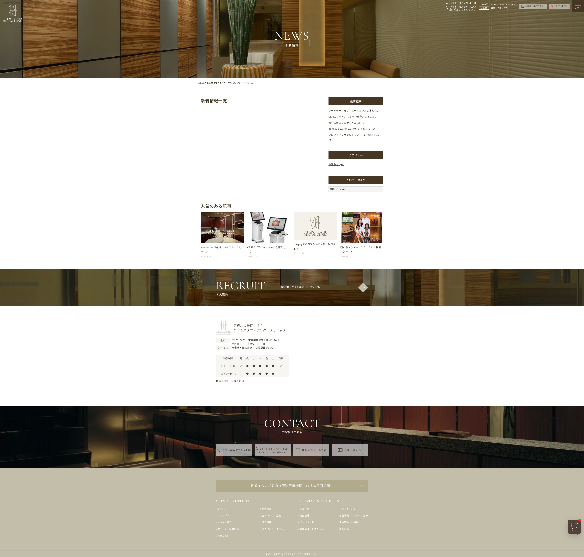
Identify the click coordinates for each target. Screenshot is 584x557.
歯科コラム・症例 (271, 515)
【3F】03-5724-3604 (462, 8)
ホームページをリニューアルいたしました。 (353, 110)
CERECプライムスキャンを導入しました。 (352, 116)
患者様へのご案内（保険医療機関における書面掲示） (292, 485)
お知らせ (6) (336, 164)
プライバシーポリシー (274, 529)
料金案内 (344, 529)
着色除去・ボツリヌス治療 (353, 515)
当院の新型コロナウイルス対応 (346, 122)
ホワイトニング (347, 508)
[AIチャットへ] (575, 527)
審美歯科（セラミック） (313, 529)
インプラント (307, 522)
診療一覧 (304, 508)
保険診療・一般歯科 (350, 522)
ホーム (221, 508)
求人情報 (266, 522)
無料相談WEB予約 (314, 450)
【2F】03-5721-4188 (462, 3)
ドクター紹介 (224, 522)
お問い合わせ (353, 450)
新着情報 (266, 508)
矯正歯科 (304, 515)
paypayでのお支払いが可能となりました (351, 128)
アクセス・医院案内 (228, 529)
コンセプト (223, 515)
